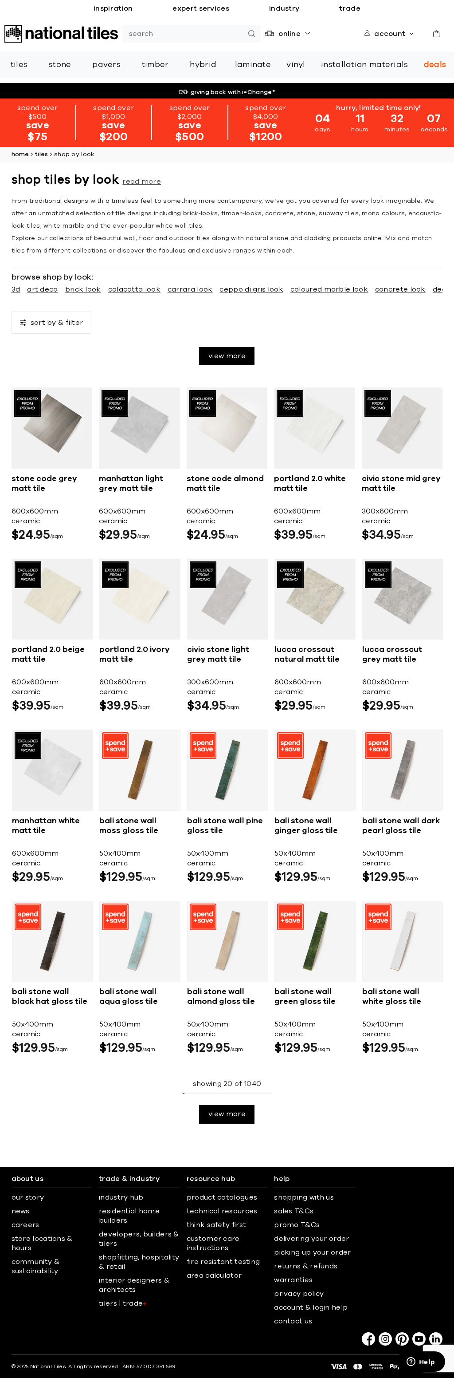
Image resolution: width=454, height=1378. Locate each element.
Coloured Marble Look (329, 289)
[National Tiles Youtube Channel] (419, 1339)
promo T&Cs (297, 1224)
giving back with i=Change (233, 92)
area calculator (214, 1275)
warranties (293, 1279)
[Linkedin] (435, 1339)
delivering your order (311, 1238)
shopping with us (304, 1197)
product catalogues (222, 1197)
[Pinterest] (402, 1339)
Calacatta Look (134, 289)
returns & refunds (305, 1266)
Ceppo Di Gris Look (251, 289)
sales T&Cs (293, 1211)
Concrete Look (400, 289)
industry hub (121, 1197)
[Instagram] (385, 1339)
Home (20, 154)
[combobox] (182, 34)
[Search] (252, 34)
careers (25, 1224)
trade (349, 8)
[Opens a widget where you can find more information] (420, 1362)
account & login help (311, 1307)
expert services (200, 8)
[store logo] (61, 34)
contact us (293, 1321)
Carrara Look (190, 289)
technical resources (222, 1211)
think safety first (216, 1224)
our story (28, 1197)
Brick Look (83, 289)
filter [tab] (57, 322)
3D (16, 289)
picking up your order (312, 1252)
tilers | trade (123, 1303)
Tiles (41, 154)
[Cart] (436, 33)
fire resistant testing (223, 1261)
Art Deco (42, 289)
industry (284, 8)
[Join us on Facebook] (368, 1339)
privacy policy (299, 1293)
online (289, 33)
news (21, 1211)
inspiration (113, 8)
